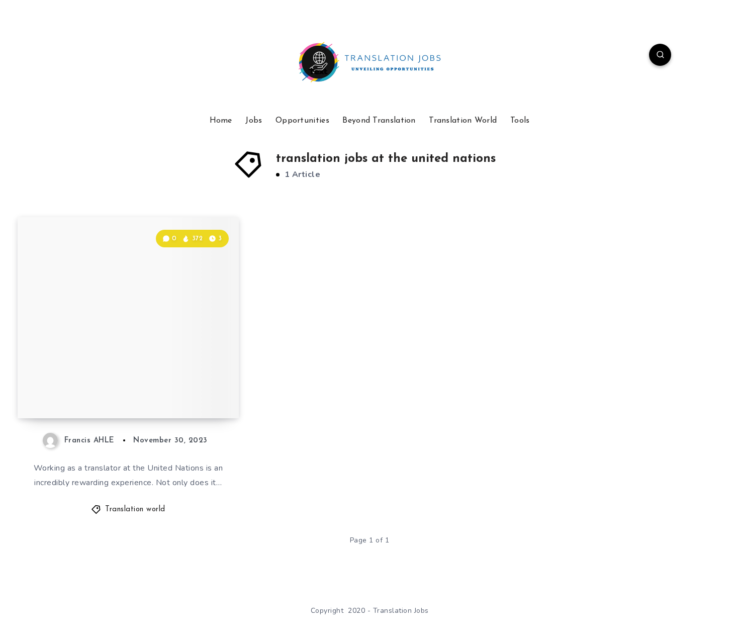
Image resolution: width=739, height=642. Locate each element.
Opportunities (302, 121)
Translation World (463, 121)
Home (221, 121)
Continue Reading (191, 388)
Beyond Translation (378, 121)
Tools (520, 121)
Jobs (253, 121)
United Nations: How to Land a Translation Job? (129, 383)
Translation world (135, 509)
